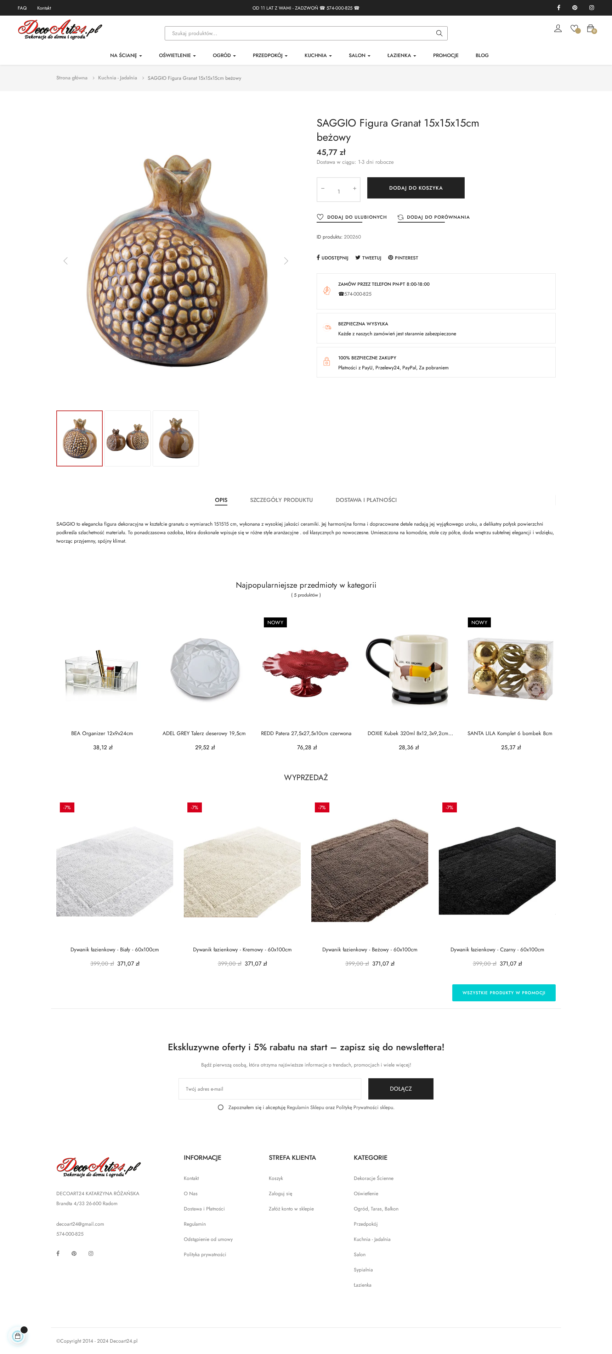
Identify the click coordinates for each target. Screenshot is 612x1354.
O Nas (191, 1193)
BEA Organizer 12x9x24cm (102, 733)
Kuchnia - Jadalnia (372, 1239)
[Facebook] (558, 8)
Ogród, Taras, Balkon (376, 1208)
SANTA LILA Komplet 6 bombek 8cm (510, 733)
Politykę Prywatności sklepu (364, 1107)
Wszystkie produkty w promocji (504, 993)
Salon (360, 1254)
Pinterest (406, 257)
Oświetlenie (366, 1193)
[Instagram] (591, 8)
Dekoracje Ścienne (373, 1178)
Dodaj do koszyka (416, 187)
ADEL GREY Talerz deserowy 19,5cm (204, 733)
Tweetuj (371, 257)
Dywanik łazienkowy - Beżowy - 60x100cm (370, 949)
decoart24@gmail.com (80, 1223)
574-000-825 (339, 8)
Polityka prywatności (205, 1254)
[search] (439, 34)
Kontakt (44, 8)
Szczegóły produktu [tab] (281, 500)
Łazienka (363, 1284)
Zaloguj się (280, 1193)
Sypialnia (363, 1269)
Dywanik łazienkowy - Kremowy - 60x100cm (242, 949)
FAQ (22, 8)
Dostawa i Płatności (204, 1208)
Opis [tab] (221, 500)
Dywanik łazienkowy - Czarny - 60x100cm (497, 949)
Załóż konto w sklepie (291, 1208)
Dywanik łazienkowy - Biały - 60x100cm (114, 949)
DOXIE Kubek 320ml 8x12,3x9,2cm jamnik (408, 733)
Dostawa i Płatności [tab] (366, 500)
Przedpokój (366, 1223)
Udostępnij (335, 257)
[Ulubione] (574, 28)
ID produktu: (329, 236)
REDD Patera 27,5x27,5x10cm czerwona (306, 733)
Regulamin (195, 1223)
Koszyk (276, 1178)
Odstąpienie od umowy (208, 1239)
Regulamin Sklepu (305, 1107)
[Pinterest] (574, 8)
